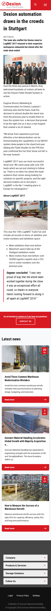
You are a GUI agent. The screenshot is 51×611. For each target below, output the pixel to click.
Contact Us (25, 321)
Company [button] (10, 557)
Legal (10, 595)
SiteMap (36, 595)
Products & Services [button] (16, 565)
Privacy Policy (23, 595)
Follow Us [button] (11, 581)
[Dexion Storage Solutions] (12, 5)
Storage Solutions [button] (15, 573)
